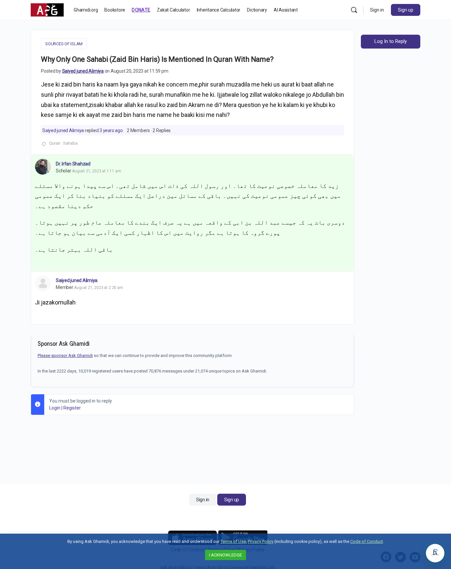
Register (72, 407)
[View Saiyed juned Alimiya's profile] (43, 283)
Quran (54, 143)
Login (54, 407)
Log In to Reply (390, 41)
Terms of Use (233, 541)
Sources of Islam (64, 43)
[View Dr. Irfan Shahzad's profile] (43, 167)
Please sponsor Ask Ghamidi (65, 355)
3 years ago (110, 130)
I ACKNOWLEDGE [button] (225, 554)
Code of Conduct (366, 541)
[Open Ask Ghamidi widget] (435, 553)
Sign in (377, 10)
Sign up (405, 10)
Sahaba (70, 143)
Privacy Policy (260, 541)
